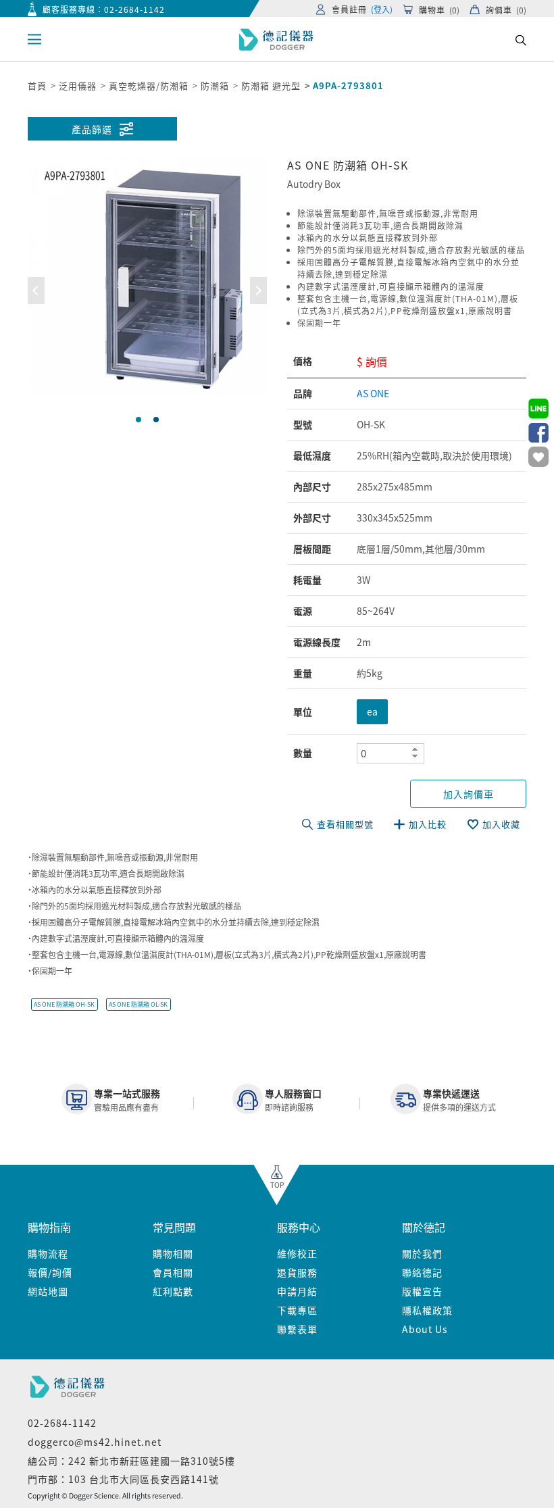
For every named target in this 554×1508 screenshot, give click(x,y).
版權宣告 (422, 1291)
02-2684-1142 (134, 9)
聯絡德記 (422, 1272)
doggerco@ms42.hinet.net (94, 1442)
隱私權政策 (427, 1310)
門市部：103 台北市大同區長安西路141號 (123, 1479)
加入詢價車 (468, 794)
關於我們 (422, 1253)
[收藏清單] (538, 457)
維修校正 (297, 1253)
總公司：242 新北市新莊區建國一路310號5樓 (131, 1460)
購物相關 (173, 1253)
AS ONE (373, 393)
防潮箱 (215, 85)
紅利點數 (173, 1291)
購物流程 (48, 1253)
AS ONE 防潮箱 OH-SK (64, 1004)
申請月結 (297, 1291)
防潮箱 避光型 (271, 85)
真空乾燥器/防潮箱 (148, 85)
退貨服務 (297, 1272)
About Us (425, 1329)
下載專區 (297, 1310)
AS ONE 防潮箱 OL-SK (138, 1004)
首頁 (37, 85)
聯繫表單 (297, 1329)
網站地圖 (48, 1291)
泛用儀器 (78, 85)
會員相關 (173, 1272)
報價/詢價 (50, 1272)
